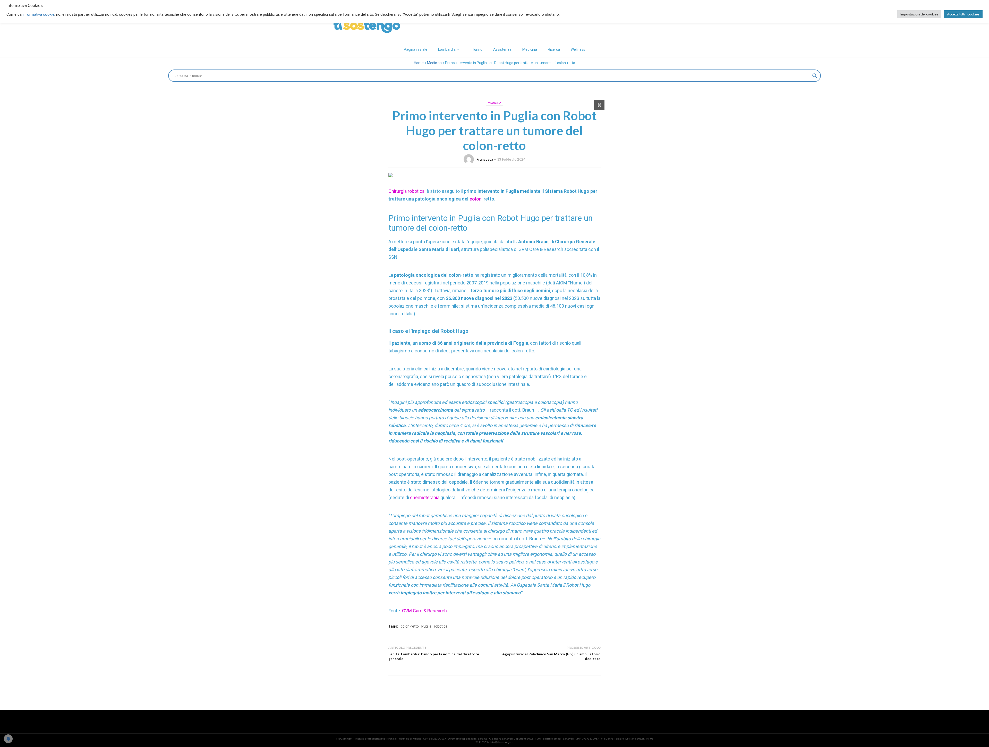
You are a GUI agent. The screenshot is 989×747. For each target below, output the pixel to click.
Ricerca (554, 49)
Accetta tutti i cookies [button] (963, 14)
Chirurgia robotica (406, 191)
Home (419, 63)
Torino (477, 49)
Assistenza (502, 49)
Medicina (529, 49)
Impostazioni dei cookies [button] (919, 14)
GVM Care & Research (424, 610)
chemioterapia (425, 497)
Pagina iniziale (415, 49)
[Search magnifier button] (814, 75)
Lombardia (447, 49)
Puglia (426, 626)
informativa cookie (38, 14)
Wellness (578, 49)
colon (476, 199)
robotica (440, 626)
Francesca (484, 159)
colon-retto (410, 626)
